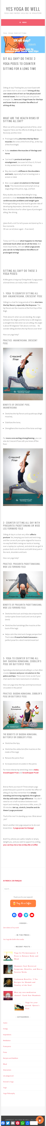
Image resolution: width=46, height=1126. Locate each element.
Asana (5, 1023)
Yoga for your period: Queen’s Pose (32, 1005)
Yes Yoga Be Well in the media (13, 939)
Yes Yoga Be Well (23, 9)
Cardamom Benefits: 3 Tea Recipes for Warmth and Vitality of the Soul (26, 982)
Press (5, 1052)
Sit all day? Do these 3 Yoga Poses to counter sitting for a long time (19, 63)
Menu (24, 22)
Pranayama (7, 1046)
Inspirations (7, 1034)
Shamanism (7, 1070)
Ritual (5, 1064)
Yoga (5, 1087)
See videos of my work (11, 927)
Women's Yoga (8, 1082)
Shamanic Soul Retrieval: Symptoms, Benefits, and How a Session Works (28, 969)
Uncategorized (8, 1076)
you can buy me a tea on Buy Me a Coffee (20, 845)
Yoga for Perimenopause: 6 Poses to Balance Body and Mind (26, 956)
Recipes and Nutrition (10, 1058)
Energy (5, 1029)
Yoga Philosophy (9, 1093)
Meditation (7, 1040)
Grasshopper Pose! (30, 772)
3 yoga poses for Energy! (23, 828)
